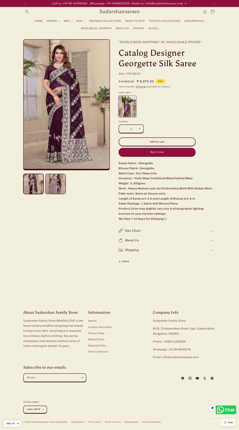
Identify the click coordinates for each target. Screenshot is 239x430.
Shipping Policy (97, 345)
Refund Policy (96, 339)
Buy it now (157, 152)
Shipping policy (131, 422)
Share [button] (125, 261)
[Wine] (127, 106)
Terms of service (113, 422)
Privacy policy (94, 422)
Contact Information (100, 327)
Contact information (151, 422)
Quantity (123, 121)
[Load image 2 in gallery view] (55, 184)
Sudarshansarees (39, 422)
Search (92, 321)
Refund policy (77, 422)
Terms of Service (98, 351)
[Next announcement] (214, 3)
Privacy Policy (96, 333)
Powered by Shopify (58, 422)
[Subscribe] (82, 377)
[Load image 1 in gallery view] (33, 184)
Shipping (141, 86)
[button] (27, 11)
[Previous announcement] (24, 3)
